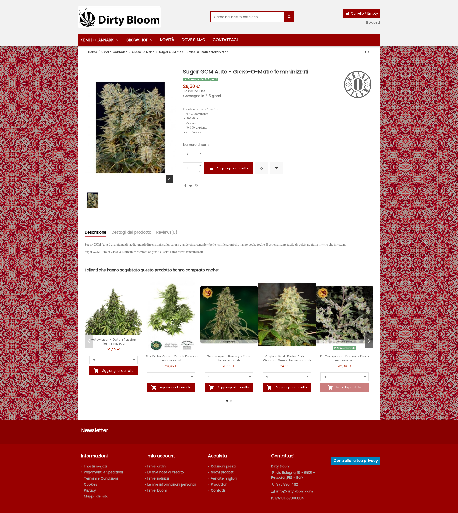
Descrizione (95, 232)
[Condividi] (185, 185)
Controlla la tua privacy (356, 460)
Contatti (218, 490)
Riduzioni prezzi (223, 466)
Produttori (219, 484)
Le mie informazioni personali (171, 484)
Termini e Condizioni (101, 478)
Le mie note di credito (165, 472)
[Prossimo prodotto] (369, 51)
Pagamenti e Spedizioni (103, 472)
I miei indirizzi (158, 478)
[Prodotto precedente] (366, 51)
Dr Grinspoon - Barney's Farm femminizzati (344, 358)
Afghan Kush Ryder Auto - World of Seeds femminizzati (287, 358)
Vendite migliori (224, 478)
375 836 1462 (287, 484)
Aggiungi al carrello (232, 168)
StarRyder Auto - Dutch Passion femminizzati (171, 358)
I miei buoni (157, 490)
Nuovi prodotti (222, 472)
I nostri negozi (95, 466)
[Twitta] (190, 185)
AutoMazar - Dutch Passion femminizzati (113, 341)
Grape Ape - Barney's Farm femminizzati (229, 358)
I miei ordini (156, 466)
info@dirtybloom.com (294, 491)
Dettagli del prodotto (131, 232)
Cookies (90, 484)
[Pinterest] (196, 185)
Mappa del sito (96, 496)
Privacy (90, 490)
